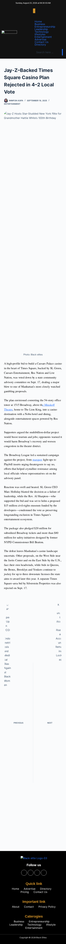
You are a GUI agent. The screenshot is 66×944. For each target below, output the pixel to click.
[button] (34, 10)
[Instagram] (30, 873)
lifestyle (51, 924)
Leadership (41, 29)
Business (40, 24)
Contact (29, 906)
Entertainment (43, 37)
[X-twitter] (37, 873)
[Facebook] (24, 873)
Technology (42, 31)
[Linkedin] (44, 873)
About (15, 906)
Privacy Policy (47, 906)
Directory (40, 44)
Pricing (25, 892)
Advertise (40, 39)
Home (38, 21)
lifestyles (40, 34)
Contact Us (41, 42)
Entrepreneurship (45, 26)
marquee (37, 459)
